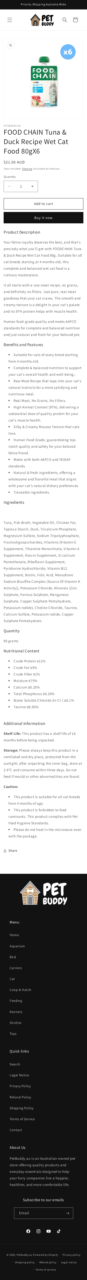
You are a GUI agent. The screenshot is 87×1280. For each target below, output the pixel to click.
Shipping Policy (22, 1108)
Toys (13, 1033)
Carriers (16, 968)
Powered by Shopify (45, 1254)
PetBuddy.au (24, 1254)
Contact (16, 1130)
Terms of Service (22, 1119)
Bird (13, 957)
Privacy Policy (20, 1086)
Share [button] (12, 850)
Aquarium (17, 946)
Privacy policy (71, 1254)
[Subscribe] (67, 1213)
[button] (9, 20)
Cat (12, 979)
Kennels (16, 1012)
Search (15, 1064)
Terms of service (46, 1269)
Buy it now (43, 217)
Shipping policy (25, 1262)
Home (14, 935)
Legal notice (69, 1262)
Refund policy (48, 1262)
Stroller (16, 1023)
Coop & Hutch (20, 990)
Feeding (16, 1000)
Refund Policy (20, 1097)
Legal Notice (19, 1075)
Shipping (27, 168)
